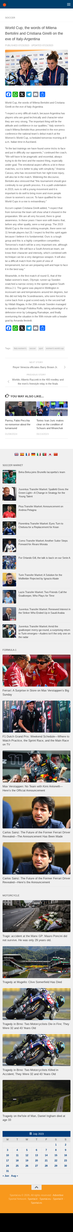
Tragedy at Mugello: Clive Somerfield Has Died (32, 982)
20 (36, 1160)
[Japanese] (50, 454)
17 (7, 1160)
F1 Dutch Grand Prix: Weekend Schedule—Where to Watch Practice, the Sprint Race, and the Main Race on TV (36, 740)
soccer (10, 17)
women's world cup (55, 348)
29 (55, 1165)
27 (36, 1165)
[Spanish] (22, 454)
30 (65, 1165)
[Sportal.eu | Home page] (6, 4)
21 (46, 1160)
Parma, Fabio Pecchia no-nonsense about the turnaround (17, 424)
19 (26, 1160)
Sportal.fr (58, 1198)
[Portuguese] (44, 454)
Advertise (58, 1195)
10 (7, 1155)
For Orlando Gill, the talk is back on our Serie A (44, 557)
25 (17, 1165)
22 (55, 1160)
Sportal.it (32, 1198)
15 (55, 1155)
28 (46, 1165)
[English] (16, 454)
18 (17, 1160)
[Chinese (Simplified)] (56, 454)
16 (65, 1155)
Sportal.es (36, 1202)
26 (26, 1165)
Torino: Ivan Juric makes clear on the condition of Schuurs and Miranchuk (50, 424)
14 (46, 1155)
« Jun (6, 1175)
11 (17, 1155)
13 (36, 1155)
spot (41, 348)
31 (7, 1171)
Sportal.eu (45, 1198)
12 (26, 1155)
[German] (33, 454)
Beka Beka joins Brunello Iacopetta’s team (42, 472)
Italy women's (20, 348)
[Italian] (39, 454)
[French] (28, 454)
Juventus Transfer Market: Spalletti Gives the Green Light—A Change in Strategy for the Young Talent (43, 493)
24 (7, 1165)
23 (65, 1160)
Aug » (14, 1175)
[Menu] (69, 4)
